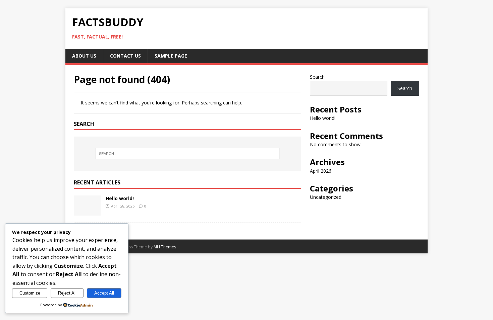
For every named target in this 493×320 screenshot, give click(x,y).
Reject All (67, 293)
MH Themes (165, 247)
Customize (29, 293)
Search (317, 77)
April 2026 (320, 171)
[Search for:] (187, 153)
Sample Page (171, 56)
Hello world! (120, 198)
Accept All (104, 293)
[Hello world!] (87, 212)
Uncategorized (325, 197)
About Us (84, 56)
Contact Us (125, 56)
